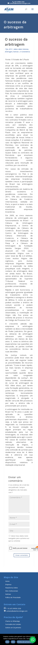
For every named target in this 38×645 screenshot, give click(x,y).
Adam (16, 49)
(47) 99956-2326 (15, 608)
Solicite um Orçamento (13, 628)
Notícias (16, 52)
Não (13, 642)
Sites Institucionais (11, 591)
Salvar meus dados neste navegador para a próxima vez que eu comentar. (18, 538)
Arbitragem (8, 52)
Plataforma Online (11, 588)
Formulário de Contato (13, 624)
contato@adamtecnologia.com (16, 611)
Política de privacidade (25, 642)
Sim (7, 642)
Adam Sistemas (23, 49)
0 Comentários (25, 52)
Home (7, 581)
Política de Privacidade (13, 597)
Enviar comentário (21, 555)
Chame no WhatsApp (12, 621)
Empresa (8, 584)
